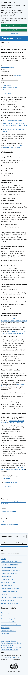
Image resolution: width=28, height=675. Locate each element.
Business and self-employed (9, 565)
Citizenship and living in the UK (10, 570)
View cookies (14, 33)
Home (2, 42)
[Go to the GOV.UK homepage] (7, 38)
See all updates (17, 75)
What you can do (7, 85)
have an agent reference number (12, 120)
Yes (18, 537)
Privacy (8, 641)
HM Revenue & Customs (7, 67)
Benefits (3, 559)
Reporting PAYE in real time (10, 87)
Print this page (7, 93)
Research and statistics (8, 622)
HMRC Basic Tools (15, 422)
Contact (19, 643)
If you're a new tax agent (9, 89)
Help (2, 641)
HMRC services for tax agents (9, 511)
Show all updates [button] (5, 478)
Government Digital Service (9, 650)
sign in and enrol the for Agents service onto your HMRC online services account (15, 125)
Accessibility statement (8, 643)
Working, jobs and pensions (9, 603)
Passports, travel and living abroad (11, 597)
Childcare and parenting (8, 568)
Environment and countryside (10, 588)
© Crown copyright (14, 671)
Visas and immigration (7, 600)
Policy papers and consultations (11, 625)
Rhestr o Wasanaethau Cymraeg (11, 647)
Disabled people (6, 576)
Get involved (5, 634)
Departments (5, 613)
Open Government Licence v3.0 (10, 657)
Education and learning (8, 582)
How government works (8, 631)
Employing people (6, 585)
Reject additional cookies (14, 30)
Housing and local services (9, 591)
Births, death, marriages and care (11, 562)
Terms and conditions (7, 645)
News (3, 616)
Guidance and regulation (8, 619)
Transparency (5, 628)
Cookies (13, 641)
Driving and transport (7, 579)
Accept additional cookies (14, 26)
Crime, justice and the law (9, 573)
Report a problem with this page (14, 543)
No (25, 537)
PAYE (7, 42)
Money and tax (5, 594)
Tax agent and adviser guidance (9, 524)
